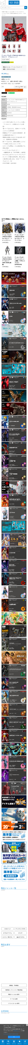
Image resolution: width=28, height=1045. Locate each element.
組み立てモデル (20, 937)
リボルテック (7, 928)
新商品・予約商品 (14, 985)
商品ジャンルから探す (10, 11)
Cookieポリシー (16, 1030)
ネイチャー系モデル (7, 937)
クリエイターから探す (14, 1003)
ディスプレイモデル (20, 928)
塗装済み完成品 (11, 69)
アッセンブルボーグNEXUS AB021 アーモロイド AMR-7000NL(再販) (7, 261)
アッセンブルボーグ (19, 11)
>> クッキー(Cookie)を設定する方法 (11, 1033)
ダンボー (20, 933)
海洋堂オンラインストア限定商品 (14, 990)
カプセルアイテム (7, 933)
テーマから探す (14, 999)
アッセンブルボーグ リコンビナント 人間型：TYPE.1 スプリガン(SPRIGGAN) (20, 261)
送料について (5, 79)
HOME (3, 11)
